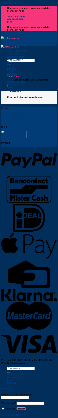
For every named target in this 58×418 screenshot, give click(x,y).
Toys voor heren (16, 53)
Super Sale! (13, 76)
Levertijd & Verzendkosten (20, 113)
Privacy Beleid (14, 118)
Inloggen (21, 409)
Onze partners (8, 145)
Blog (9, 21)
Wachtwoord (8, 402)
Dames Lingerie (15, 56)
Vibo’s (10, 64)
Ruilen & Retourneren (18, 116)
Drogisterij (13, 70)
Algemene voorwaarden (19, 121)
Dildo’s (11, 62)
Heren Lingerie (15, 59)
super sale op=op (16, 15)
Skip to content (9, 2)
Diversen (12, 73)
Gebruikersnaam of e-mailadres (18, 394)
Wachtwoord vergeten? (13, 414)
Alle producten (15, 18)
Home (10, 47)
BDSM (10, 67)
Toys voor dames (16, 50)
